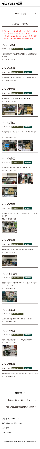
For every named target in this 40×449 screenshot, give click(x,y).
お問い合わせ (7, 432)
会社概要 (5, 428)
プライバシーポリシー (10, 419)
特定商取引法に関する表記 (12, 423)
